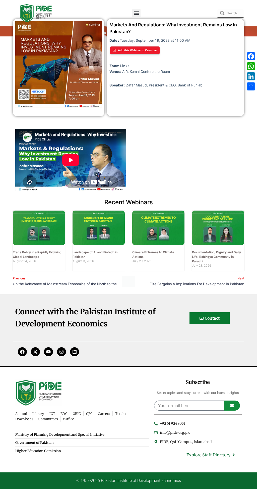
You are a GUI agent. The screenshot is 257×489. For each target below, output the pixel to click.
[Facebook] (22, 351)
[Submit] (232, 406)
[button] (136, 13)
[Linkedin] (74, 351)
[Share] (251, 86)
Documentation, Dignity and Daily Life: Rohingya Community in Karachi (216, 256)
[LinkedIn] (251, 76)
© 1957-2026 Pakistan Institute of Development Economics (128, 480)
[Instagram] (61, 351)
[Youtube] (48, 351)
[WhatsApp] (251, 66)
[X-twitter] (35, 351)
